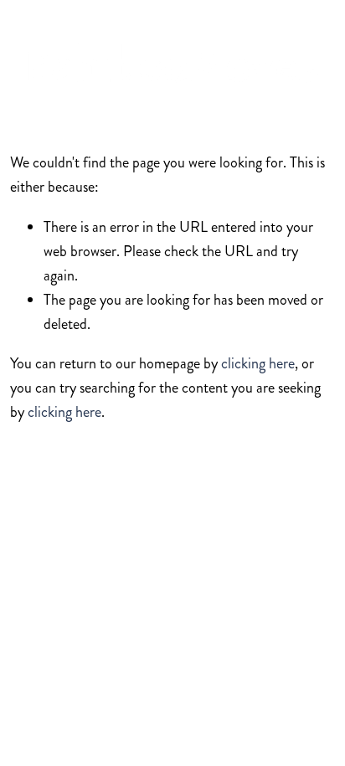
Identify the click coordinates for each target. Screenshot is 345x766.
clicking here (258, 363)
